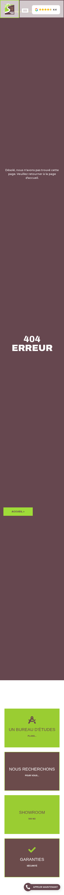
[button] (46, 9)
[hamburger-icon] (25, 10)
